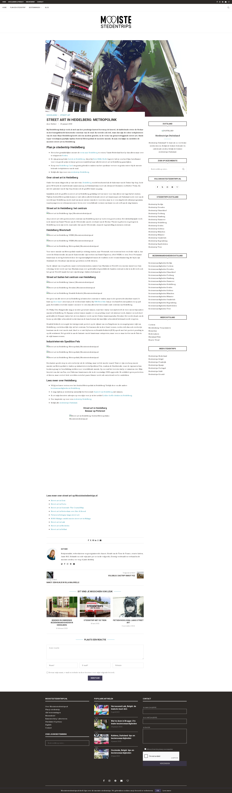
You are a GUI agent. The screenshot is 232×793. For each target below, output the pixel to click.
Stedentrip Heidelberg (158, 222)
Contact (40, 2)
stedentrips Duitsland (68, 403)
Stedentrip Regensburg (158, 241)
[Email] (225, 2)
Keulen (65, 155)
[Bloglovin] (229, 2)
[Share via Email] (100, 540)
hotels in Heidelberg (76, 159)
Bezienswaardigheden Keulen (160, 287)
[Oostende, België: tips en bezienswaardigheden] (101, 754)
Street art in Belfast (59, 529)
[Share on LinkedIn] (95, 540)
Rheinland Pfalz (155, 337)
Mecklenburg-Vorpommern (160, 328)
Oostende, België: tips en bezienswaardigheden (122, 751)
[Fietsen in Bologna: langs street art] (128, 607)
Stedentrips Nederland (158, 356)
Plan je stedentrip (52, 709)
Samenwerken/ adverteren (56, 719)
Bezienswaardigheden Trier (160, 309)
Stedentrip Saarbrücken (158, 244)
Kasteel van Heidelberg (103, 392)
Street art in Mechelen (60, 526)
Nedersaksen (154, 334)
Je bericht (146, 727)
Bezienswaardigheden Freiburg (161, 275)
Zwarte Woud (154, 340)
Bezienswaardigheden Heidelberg (162, 284)
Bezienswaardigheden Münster (161, 296)
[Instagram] (219, 2)
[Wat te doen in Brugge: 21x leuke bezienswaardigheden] (101, 724)
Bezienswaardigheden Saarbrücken (163, 306)
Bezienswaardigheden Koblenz (161, 290)
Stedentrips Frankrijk (157, 362)
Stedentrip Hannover (157, 219)
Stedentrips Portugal (157, 368)
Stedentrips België (156, 359)
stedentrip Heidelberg (80, 172)
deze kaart (57, 302)
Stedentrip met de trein (95, 620)
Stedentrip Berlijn (156, 204)
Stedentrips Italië (156, 371)
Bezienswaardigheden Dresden (161, 269)
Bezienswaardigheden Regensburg (162, 303)
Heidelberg (87, 183)
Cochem (152, 325)
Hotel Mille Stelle (100, 159)
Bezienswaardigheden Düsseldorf (162, 272)
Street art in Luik (58, 522)
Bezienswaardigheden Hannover (161, 281)
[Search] (228, 7)
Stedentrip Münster (157, 235)
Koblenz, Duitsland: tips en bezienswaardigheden (123, 736)
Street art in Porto (58, 504)
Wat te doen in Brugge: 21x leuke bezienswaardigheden (124, 722)
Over (4, 2)
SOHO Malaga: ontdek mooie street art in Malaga (71, 518)
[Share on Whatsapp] (98, 540)
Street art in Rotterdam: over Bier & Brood (68, 511)
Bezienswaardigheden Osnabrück (162, 299)
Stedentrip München (157, 232)
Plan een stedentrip (17, 7)
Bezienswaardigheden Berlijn (160, 263)
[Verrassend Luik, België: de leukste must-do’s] (101, 710)
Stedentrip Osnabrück (157, 238)
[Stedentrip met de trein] (95, 607)
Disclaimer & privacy (53, 722)
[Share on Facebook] (88, 540)
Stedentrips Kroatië (157, 374)
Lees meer (167, 790)
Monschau (153, 331)
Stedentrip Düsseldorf (158, 210)
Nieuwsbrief (30, 2)
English (48, 725)
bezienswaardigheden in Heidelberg (65, 388)
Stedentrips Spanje (156, 365)
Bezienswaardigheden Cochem (161, 266)
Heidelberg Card (66, 165)
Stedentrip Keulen (156, 225)
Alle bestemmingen (53, 712)
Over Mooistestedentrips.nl (56, 706)
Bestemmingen (34, 7)
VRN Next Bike (100, 302)
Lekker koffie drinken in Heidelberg (117, 395)
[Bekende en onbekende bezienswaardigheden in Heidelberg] (62, 607)
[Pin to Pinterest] (93, 540)
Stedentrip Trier (155, 247)
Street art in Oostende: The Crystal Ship (67, 508)
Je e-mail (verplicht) (150, 717)
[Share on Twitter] (90, 540)
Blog (47, 7)
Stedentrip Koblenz (156, 229)
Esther (54, 124)
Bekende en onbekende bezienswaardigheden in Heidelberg (62, 622)
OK (158, 790)
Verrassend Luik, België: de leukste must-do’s (123, 707)
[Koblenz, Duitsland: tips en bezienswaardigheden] (101, 739)
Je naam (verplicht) (149, 707)
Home (4, 7)
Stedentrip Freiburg (157, 213)
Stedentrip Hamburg (157, 216)
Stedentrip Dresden (157, 207)
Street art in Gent (58, 500)
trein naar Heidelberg (89, 153)
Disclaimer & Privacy (16, 2)
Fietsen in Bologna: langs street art (65, 515)
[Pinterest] (222, 2)
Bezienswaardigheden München (161, 293)
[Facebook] (217, 2)
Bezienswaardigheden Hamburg (161, 278)
